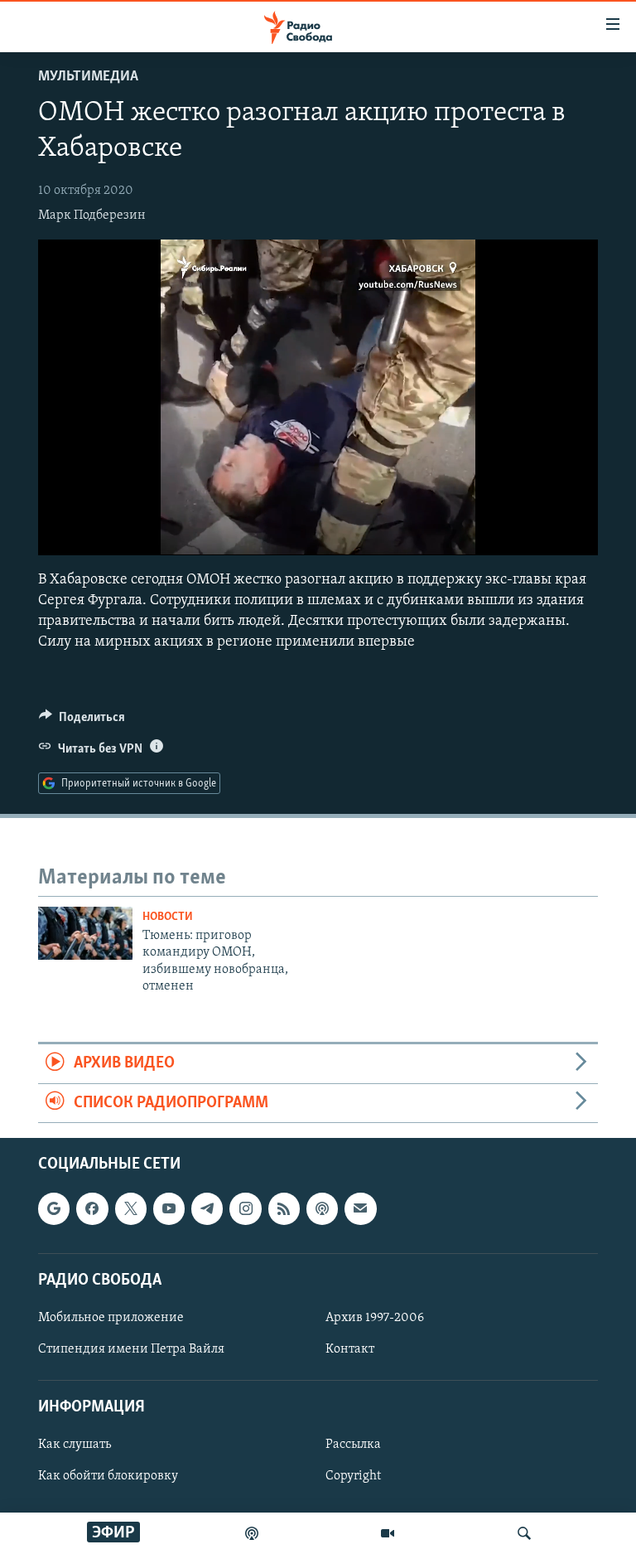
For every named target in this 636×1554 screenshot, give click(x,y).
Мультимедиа (88, 77)
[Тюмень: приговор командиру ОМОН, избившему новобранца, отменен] (85, 933)
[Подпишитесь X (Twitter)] (131, 1209)
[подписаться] (360, 1209)
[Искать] (524, 1533)
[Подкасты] (322, 1209)
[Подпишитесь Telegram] (207, 1209)
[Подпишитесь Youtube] (169, 1209)
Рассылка (353, 1445)
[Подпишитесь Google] (54, 1209)
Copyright (353, 1477)
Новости (167, 917)
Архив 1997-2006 (374, 1317)
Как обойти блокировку (108, 1477)
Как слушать (74, 1445)
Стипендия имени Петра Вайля (131, 1349)
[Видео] (387, 1533)
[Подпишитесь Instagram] (245, 1209)
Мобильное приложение (111, 1317)
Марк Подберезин (92, 215)
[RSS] (284, 1209)
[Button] (82, 721)
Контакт (349, 1349)
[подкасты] (252, 1533)
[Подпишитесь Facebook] (92, 1209)
